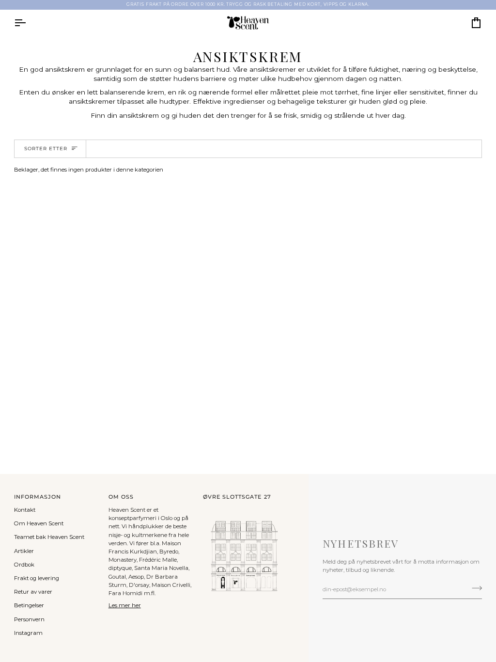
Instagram (28, 633)
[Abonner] (474, 588)
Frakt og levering (36, 578)
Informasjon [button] (38, 497)
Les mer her (124, 605)
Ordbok (24, 564)
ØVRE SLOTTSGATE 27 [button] (237, 497)
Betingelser (29, 605)
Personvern (29, 619)
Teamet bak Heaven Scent (49, 537)
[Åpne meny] (28, 23)
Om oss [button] (121, 497)
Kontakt (24, 509)
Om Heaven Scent (38, 523)
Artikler (24, 551)
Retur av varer (33, 591)
